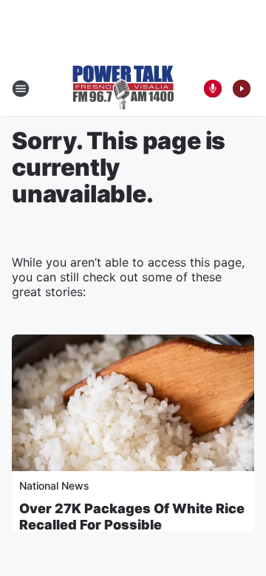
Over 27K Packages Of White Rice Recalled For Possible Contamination (132, 525)
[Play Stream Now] (241, 88)
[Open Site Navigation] (21, 88)
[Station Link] (123, 88)
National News (54, 485)
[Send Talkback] (213, 88)
